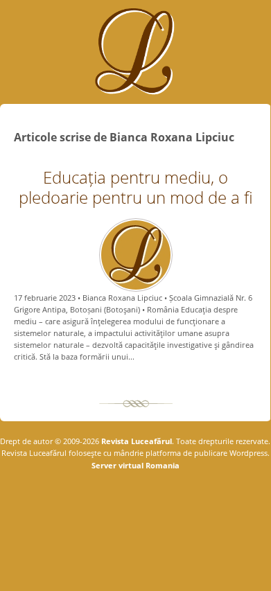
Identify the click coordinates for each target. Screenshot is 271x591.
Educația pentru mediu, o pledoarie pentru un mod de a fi (136, 187)
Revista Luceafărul (135, 441)
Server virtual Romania (135, 465)
